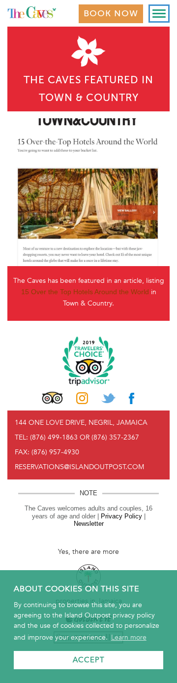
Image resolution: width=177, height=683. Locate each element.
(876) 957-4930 (55, 452)
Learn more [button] (129, 637)
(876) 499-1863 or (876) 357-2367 (84, 437)
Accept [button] (89, 660)
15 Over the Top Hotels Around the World (85, 292)
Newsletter (89, 523)
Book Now (111, 13)
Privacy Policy (121, 516)
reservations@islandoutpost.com (79, 467)
